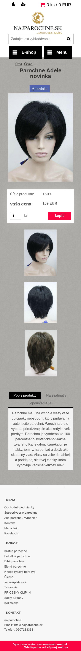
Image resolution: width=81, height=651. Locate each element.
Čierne (28, 64)
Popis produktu (25, 395)
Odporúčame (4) (40, 403)
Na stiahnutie (56, 395)
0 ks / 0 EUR (59, 4)
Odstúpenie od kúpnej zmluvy (46, 647)
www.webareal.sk (55, 644)
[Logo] (38, 23)
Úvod (18, 64)
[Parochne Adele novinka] (40, 95)
